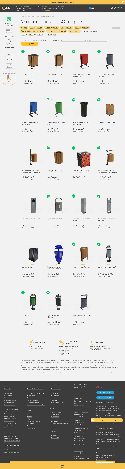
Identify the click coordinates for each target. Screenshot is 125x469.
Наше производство (24, 6)
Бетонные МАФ (8, 434)
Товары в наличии (9, 36)
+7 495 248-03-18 (79, 409)
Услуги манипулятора (33, 402)
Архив (5, 427)
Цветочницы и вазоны (9, 398)
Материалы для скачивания (34, 426)
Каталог (18, 6)
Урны (9, 81)
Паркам (53, 419)
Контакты (24, 10)
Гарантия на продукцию (33, 421)
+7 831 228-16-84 (56, 9)
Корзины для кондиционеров (11, 452)
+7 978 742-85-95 (57, 8)
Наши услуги (29, 385)
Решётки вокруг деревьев (10, 407)
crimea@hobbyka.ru (79, 422)
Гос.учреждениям (55, 414)
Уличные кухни (8, 425)
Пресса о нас (54, 400)
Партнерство (52, 408)
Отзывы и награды (55, 398)
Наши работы (19, 8)
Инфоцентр (18, 10)
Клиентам (28, 410)
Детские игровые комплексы (11, 438)
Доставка (29, 416)
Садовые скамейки (8, 393)
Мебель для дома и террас (10, 423)
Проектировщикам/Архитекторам (59, 423)
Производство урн (55, 426)
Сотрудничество (53, 431)
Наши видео (54, 435)
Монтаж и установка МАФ (34, 400)
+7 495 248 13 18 (40, 6)
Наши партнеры (55, 395)
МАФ (9, 70)
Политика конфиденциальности (104, 453)
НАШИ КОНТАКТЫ (79, 444)
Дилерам (25, 8)
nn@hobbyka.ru (78, 430)
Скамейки (9, 59)
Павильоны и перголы (9, 404)
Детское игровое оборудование (12, 440)
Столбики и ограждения (10, 414)
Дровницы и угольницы (10, 436)
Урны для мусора (8, 395)
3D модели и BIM (55, 437)
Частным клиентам (56, 412)
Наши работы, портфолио (57, 402)
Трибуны (6, 411)
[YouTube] (97, 388)
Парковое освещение (9, 402)
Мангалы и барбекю (9, 420)
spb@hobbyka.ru (78, 414)
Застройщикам (55, 421)
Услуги (29, 8)
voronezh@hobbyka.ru (80, 438)
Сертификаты (54, 393)
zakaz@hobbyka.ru (41, 9)
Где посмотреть (31, 423)
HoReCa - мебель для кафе (10, 418)
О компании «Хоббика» (55, 385)
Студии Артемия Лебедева (82, 458)
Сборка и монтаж (31, 419)
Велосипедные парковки (10, 400)
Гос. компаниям (55, 416)
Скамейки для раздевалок (10, 450)
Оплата (29, 414)
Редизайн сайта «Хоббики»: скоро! (62, 2)
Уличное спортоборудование (11, 409)
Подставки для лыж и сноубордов (12, 443)
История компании (56, 389)
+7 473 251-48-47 (56, 6)
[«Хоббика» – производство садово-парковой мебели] (6, 8)
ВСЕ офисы (47, 9)
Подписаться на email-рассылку (104, 402)
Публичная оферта (101, 459)
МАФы (5, 430)
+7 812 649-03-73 (41, 8)
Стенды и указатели (9, 416)
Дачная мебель (7, 389)
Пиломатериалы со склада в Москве (36, 404)
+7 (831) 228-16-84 (79, 432)
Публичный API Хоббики (80, 393)
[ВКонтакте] (101, 388)
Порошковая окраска (32, 398)
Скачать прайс (31, 428)
